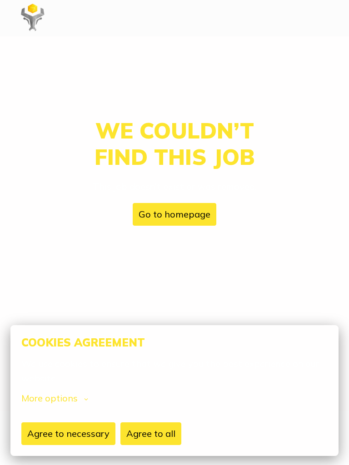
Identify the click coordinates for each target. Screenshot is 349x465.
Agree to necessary (68, 433)
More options (49, 398)
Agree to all (150, 433)
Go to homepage (174, 214)
